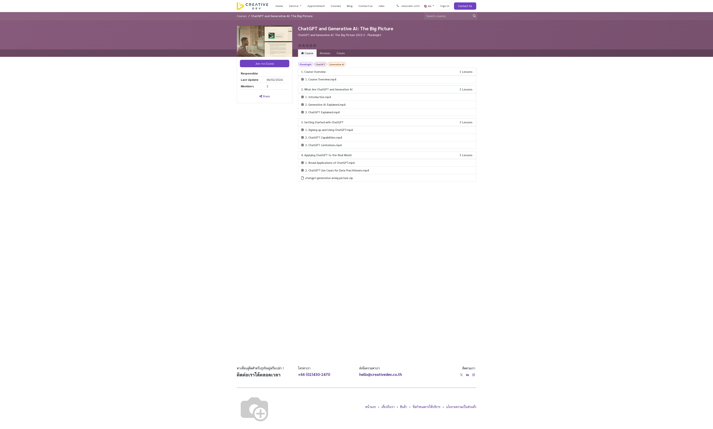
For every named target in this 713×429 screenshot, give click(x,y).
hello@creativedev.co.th (380, 374)
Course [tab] (308, 53)
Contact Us (465, 6)
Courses (242, 16)
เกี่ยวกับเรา (388, 407)
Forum (341, 53)
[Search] (473, 16)
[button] (264, 63)
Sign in (444, 6)
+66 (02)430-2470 (314, 374)
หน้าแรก (370, 407)
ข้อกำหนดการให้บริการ (426, 407)
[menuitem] (279, 6)
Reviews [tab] (325, 53)
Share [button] (266, 96)
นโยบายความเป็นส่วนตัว (461, 407)
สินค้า (403, 407)
